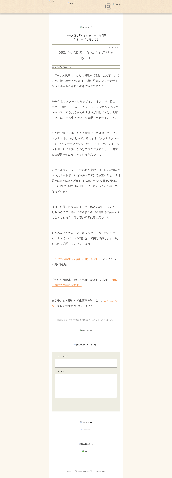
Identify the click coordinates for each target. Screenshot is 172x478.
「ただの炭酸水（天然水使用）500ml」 (76, 259)
